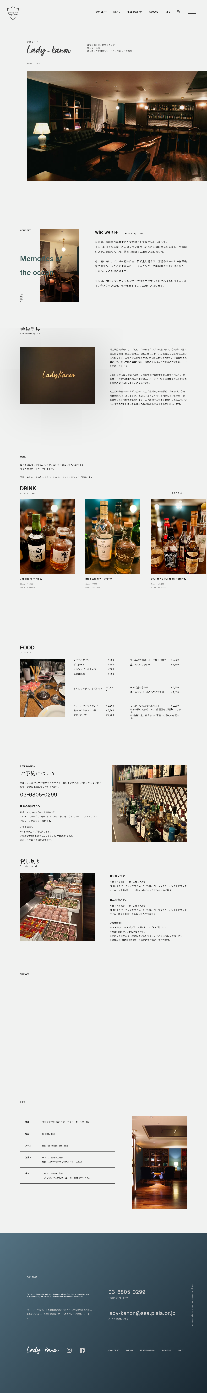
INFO (167, 11)
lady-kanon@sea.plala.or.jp (55, 1145)
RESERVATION (135, 11)
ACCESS (153, 11)
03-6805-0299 (38, 794)
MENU (116, 11)
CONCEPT (101, 11)
